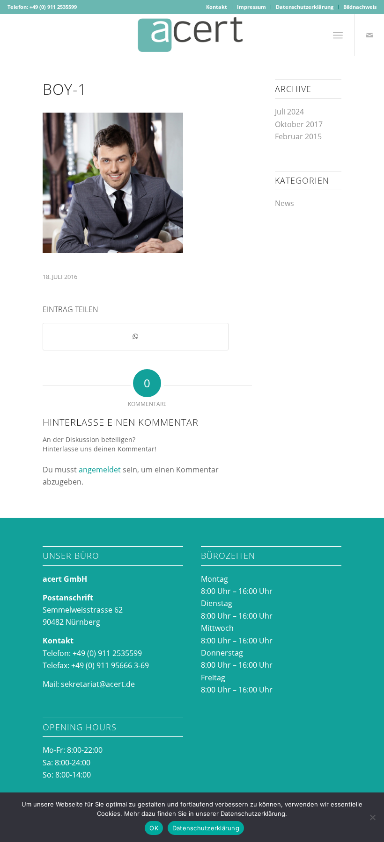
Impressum (251, 6)
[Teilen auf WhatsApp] (135, 336)
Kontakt (216, 6)
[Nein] (372, 817)
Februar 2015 (298, 136)
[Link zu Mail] (369, 35)
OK (153, 828)
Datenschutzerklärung (304, 6)
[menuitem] (216, 7)
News (284, 203)
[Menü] (338, 35)
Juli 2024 (289, 112)
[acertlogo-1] (192, 35)
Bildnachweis (360, 6)
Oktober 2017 (299, 124)
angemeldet (100, 469)
